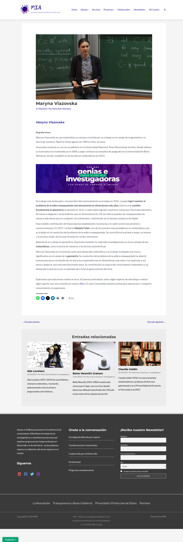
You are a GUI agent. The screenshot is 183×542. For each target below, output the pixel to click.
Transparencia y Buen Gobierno (72, 503)
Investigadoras (63, 374)
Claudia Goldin (127, 369)
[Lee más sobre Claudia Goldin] (139, 353)
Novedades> (140, 9)
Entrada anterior (31, 322)
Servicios (96, 9)
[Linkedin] (19, 474)
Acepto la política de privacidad (135, 471)
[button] (165, 9)
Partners (145, 503)
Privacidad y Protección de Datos (116, 503)
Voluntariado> (124, 9)
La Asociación (41, 503)
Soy (122, 462)
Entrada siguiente (156, 322)
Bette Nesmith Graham (88, 373)
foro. (83, 283)
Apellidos (124, 445)
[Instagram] (38, 474)
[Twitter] (32, 474)
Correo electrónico (128, 454)
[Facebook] (25, 474)
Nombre (124, 436)
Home (74, 9)
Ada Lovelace (36, 371)
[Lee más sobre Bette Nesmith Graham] (94, 355)
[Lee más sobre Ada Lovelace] (48, 354)
